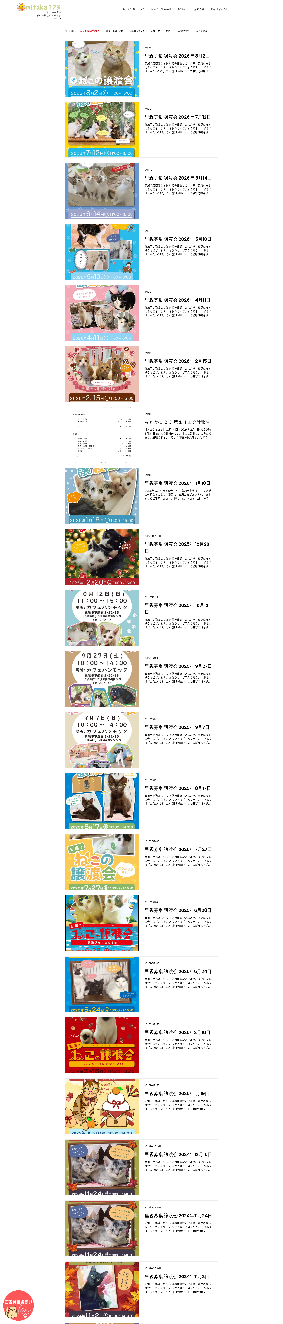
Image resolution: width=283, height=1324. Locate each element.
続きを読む (201, 31)
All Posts (69, 31)
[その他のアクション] (212, 48)
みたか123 (55, 18)
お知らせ (155, 31)
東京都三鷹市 (54, 12)
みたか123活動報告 (90, 31)
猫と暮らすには (137, 31)
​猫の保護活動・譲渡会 (49, 15)
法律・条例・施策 (114, 31)
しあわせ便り (183, 31)
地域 (168, 31)
